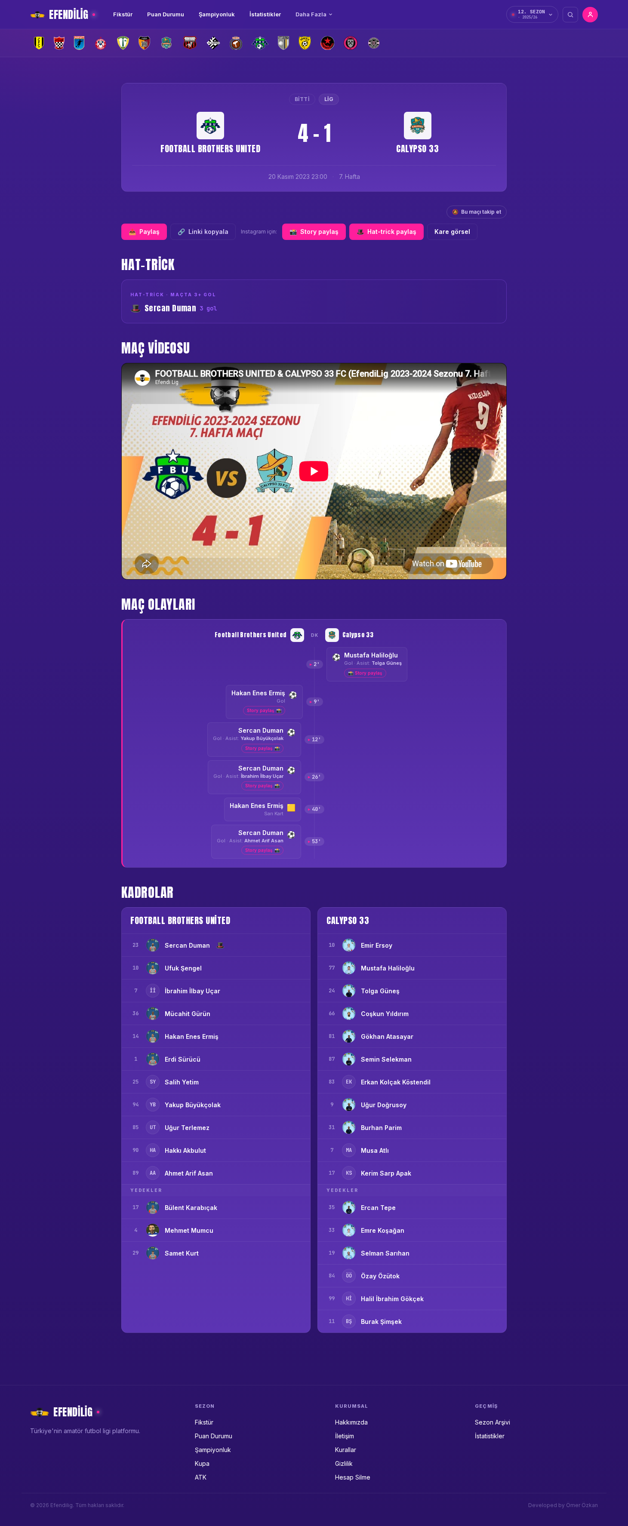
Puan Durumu (165, 14)
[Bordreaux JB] (123, 43)
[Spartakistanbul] (327, 43)
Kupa (202, 1463)
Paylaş (144, 231)
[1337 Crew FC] (39, 43)
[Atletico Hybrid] (100, 43)
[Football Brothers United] (260, 43)
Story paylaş (314, 231)
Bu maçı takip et (476, 212)
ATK (200, 1477)
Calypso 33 (417, 149)
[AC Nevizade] (59, 43)
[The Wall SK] (350, 43)
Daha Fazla (311, 14)
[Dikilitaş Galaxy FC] (189, 43)
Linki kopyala (203, 231)
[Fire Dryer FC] (236, 43)
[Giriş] (590, 14)
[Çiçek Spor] (373, 43)
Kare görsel (452, 231)
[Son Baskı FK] (304, 43)
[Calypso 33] (166, 43)
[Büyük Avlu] (144, 43)
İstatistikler (265, 14)
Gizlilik (344, 1463)
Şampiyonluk (217, 14)
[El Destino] (213, 43)
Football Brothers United (210, 149)
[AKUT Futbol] (79, 43)
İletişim (344, 1436)
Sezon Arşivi (492, 1422)
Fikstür (122, 14)
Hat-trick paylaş (386, 231)
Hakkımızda (351, 1422)
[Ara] (570, 14)
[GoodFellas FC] (283, 43)
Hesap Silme (352, 1477)
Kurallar (345, 1449)
